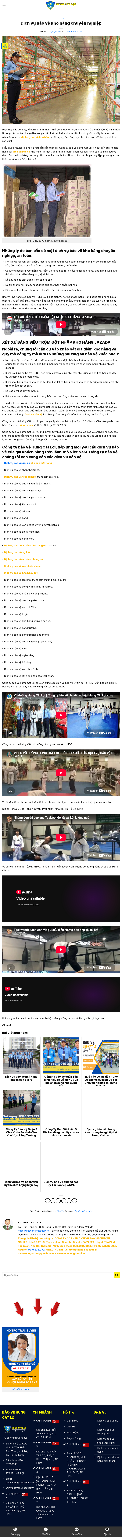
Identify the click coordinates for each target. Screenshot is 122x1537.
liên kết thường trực (83, 1211)
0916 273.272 (36, 1249)
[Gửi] (117, 1275)
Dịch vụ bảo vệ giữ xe (17, 462)
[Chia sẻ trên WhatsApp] (47, 1200)
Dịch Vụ (61, 19)
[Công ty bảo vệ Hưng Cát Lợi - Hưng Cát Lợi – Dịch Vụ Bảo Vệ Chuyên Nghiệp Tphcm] (61, 6)
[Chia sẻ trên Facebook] (52, 1200)
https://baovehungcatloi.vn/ (33, 1230)
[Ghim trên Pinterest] (69, 1200)
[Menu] (4, 6)
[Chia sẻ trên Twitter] (58, 1200)
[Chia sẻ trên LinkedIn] (74, 1200)
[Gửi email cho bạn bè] (63, 1200)
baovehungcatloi (73, 32)
